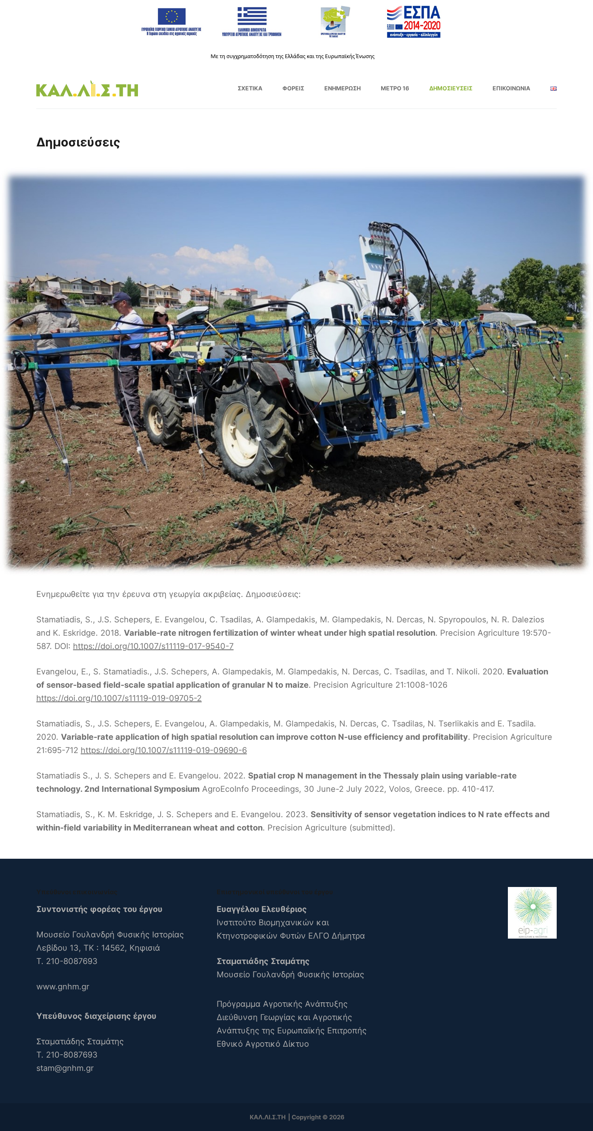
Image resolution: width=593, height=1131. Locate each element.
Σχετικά (250, 88)
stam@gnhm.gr (65, 1068)
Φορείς (293, 88)
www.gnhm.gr (62, 986)
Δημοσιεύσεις (450, 88)
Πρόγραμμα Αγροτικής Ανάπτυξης (282, 1004)
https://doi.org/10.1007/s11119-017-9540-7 (153, 646)
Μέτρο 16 (395, 88)
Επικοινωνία (511, 88)
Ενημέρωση (342, 88)
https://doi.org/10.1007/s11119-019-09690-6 (164, 750)
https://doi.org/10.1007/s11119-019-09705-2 (119, 698)
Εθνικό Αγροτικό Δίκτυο (263, 1044)
